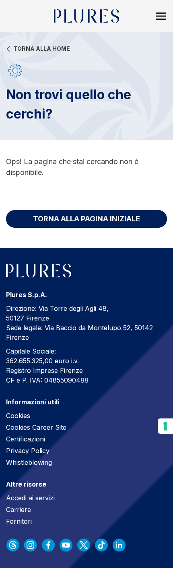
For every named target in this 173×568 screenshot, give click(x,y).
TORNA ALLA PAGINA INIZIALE (86, 218)
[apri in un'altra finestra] (13, 545)
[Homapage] (86, 16)
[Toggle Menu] (161, 16)
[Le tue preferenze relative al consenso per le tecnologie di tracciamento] (165, 426)
